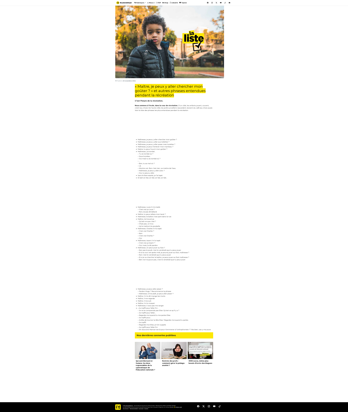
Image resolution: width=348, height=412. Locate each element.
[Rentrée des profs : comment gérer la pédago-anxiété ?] (174, 350)
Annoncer (141, 408)
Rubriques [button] (140, 3)
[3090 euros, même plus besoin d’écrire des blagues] (200, 350)
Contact (146, 408)
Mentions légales (134, 408)
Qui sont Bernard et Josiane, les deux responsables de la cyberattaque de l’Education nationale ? (145, 365)
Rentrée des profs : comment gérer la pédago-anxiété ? (173, 363)
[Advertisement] (174, 125)
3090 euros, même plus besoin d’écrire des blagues (200, 362)
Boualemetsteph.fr (128, 405)
